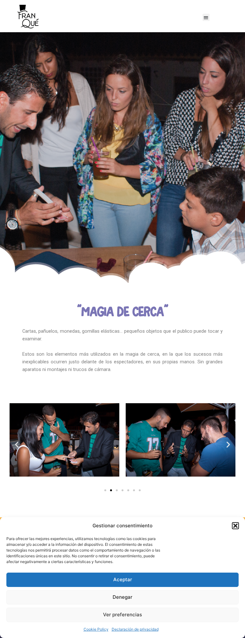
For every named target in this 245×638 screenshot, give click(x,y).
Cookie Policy (96, 629)
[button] (235, 526)
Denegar (122, 597)
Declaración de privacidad (135, 629)
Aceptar (122, 579)
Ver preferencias (122, 615)
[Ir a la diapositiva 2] (111, 490)
